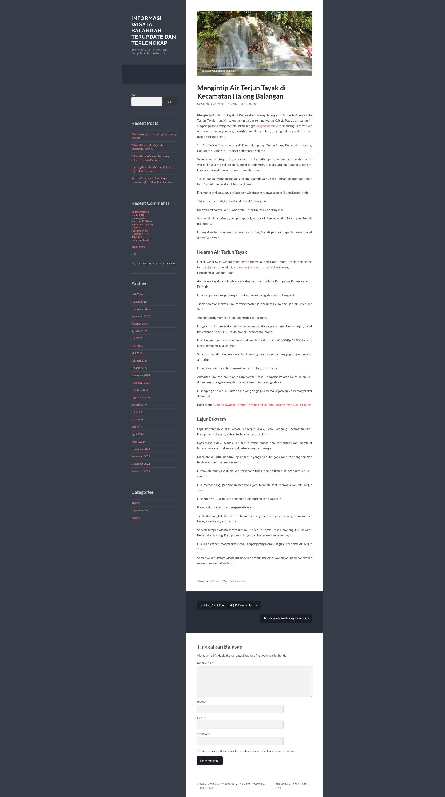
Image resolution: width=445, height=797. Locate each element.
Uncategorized (139, 510)
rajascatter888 (140, 211)
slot (133, 253)
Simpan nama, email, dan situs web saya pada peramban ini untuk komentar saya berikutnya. (248, 751)
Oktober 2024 (139, 389)
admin (232, 104)
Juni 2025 (137, 345)
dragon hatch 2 (267, 126)
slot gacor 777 (139, 233)
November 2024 (140, 382)
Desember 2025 (140, 308)
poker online (138, 246)
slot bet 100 (138, 214)
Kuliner (135, 502)
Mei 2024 (137, 426)
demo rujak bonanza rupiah (255, 267)
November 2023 (140, 456)
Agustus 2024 (139, 404)
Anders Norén (299, 784)
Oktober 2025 (139, 323)
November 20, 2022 (210, 104)
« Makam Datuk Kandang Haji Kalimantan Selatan (229, 605)
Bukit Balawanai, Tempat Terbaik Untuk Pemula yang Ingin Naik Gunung (262, 405)
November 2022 (140, 471)
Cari (134, 95)
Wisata (135, 517)
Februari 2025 (139, 360)
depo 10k (136, 236)
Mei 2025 (137, 353)
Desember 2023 (140, 449)
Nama (202, 701)
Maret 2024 (138, 441)
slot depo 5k (138, 218)
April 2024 (137, 434)
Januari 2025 (139, 367)
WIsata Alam (237, 581)
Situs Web (203, 734)
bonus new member (142, 224)
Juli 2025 (136, 338)
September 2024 (141, 397)
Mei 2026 (137, 294)
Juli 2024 (136, 412)
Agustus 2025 (139, 331)
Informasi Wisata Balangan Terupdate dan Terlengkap (153, 30)
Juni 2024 (137, 419)
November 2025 (140, 316)
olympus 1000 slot (142, 221)
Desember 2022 (140, 463)
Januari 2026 (139, 301)
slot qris (136, 227)
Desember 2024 (140, 375)
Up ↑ (279, 788)
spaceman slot (139, 230)
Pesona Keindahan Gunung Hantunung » (286, 618)
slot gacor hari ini (141, 240)
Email (202, 718)
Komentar (205, 662)
